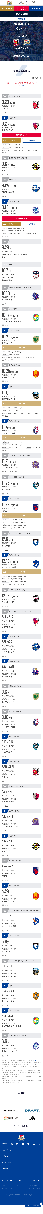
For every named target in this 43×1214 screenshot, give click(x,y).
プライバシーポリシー (7, 1189)
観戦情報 (32, 140)
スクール (22, 1180)
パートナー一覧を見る (21, 1126)
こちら (22, 85)
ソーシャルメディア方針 (35, 1189)
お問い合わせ (5, 1186)
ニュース (5, 1174)
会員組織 (5, 1168)
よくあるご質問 (7, 1180)
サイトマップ (18, 1186)
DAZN (6, 112)
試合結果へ (36, 78)
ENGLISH (36, 1180)
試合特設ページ (21, 135)
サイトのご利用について (35, 1186)
